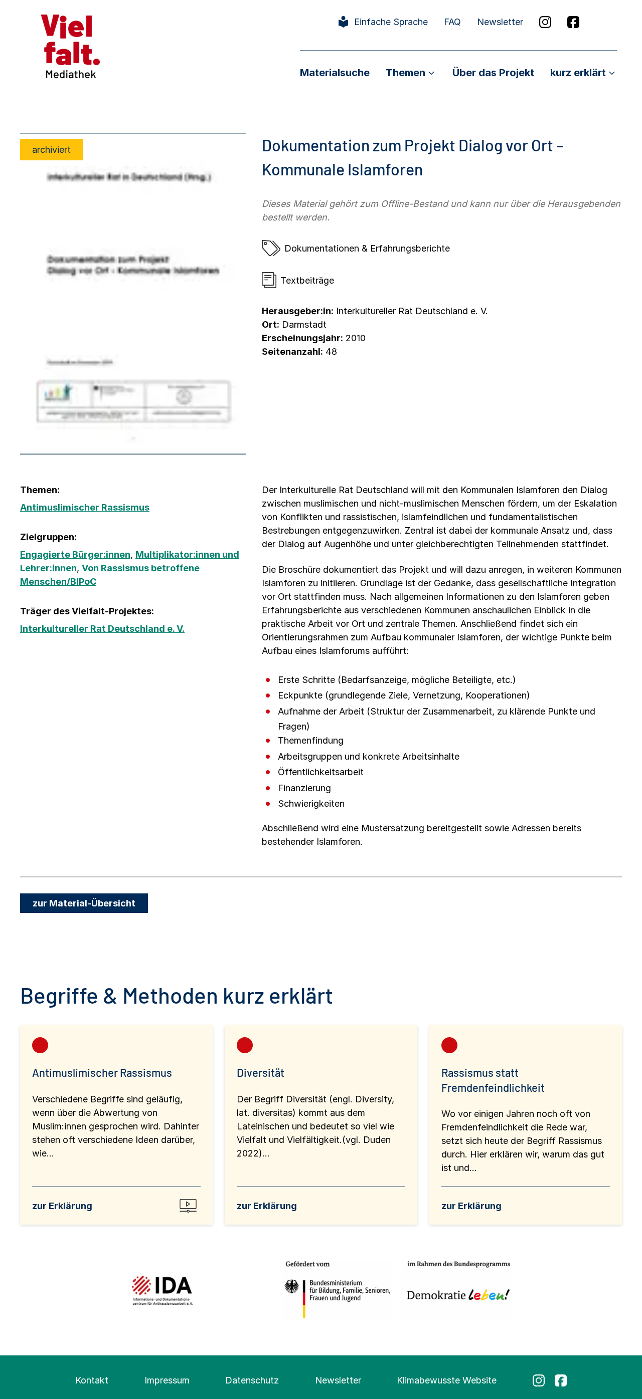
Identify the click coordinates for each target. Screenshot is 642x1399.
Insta (545, 22)
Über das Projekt (493, 73)
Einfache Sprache (391, 22)
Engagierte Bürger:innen (75, 554)
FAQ (452, 22)
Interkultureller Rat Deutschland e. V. (102, 628)
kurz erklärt (578, 73)
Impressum (167, 1380)
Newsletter (500, 22)
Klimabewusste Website (447, 1380)
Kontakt (91, 1380)
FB (573, 22)
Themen (405, 73)
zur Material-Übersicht (84, 903)
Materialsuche (335, 73)
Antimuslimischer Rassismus (84, 507)
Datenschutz (252, 1380)
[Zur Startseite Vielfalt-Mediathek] (70, 45)
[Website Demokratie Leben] (456, 1290)
